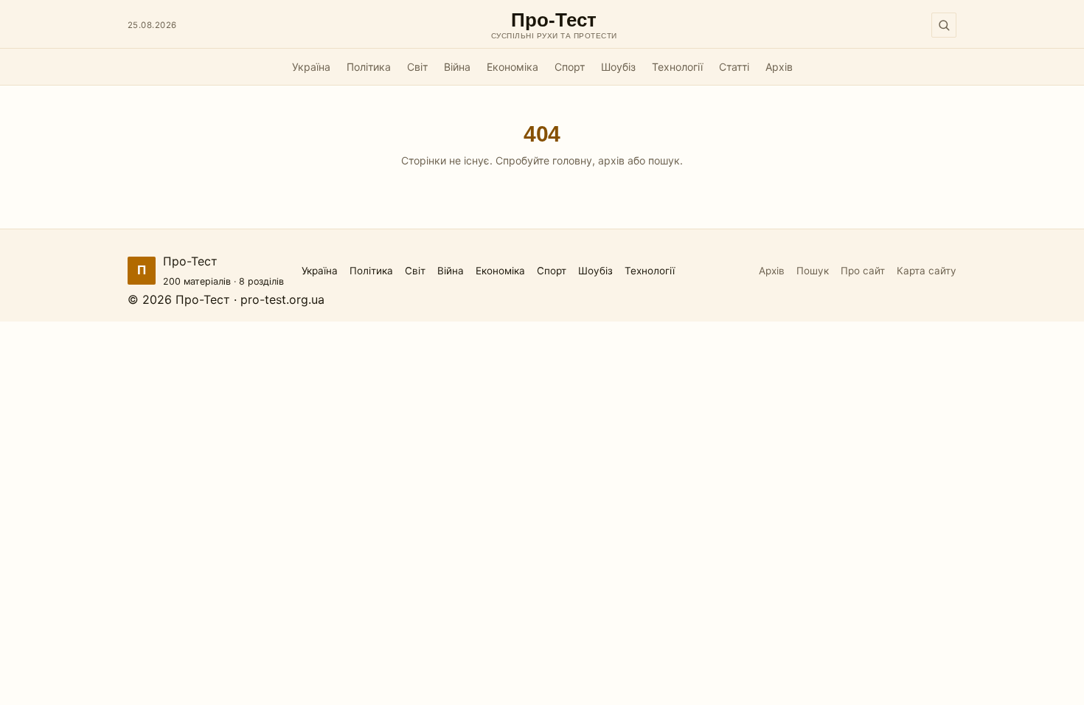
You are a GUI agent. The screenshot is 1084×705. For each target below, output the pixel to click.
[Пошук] (943, 25)
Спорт (570, 66)
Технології (677, 66)
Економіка (512, 66)
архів (611, 160)
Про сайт (863, 271)
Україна (311, 66)
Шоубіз (618, 66)
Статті (734, 66)
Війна (457, 66)
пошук (664, 160)
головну (572, 160)
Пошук (812, 271)
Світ (417, 66)
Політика (369, 66)
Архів (779, 66)
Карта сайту (926, 271)
